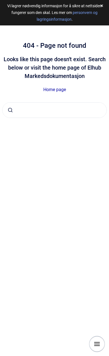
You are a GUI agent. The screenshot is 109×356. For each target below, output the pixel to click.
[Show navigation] (97, 344)
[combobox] (54, 110)
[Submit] (10, 110)
